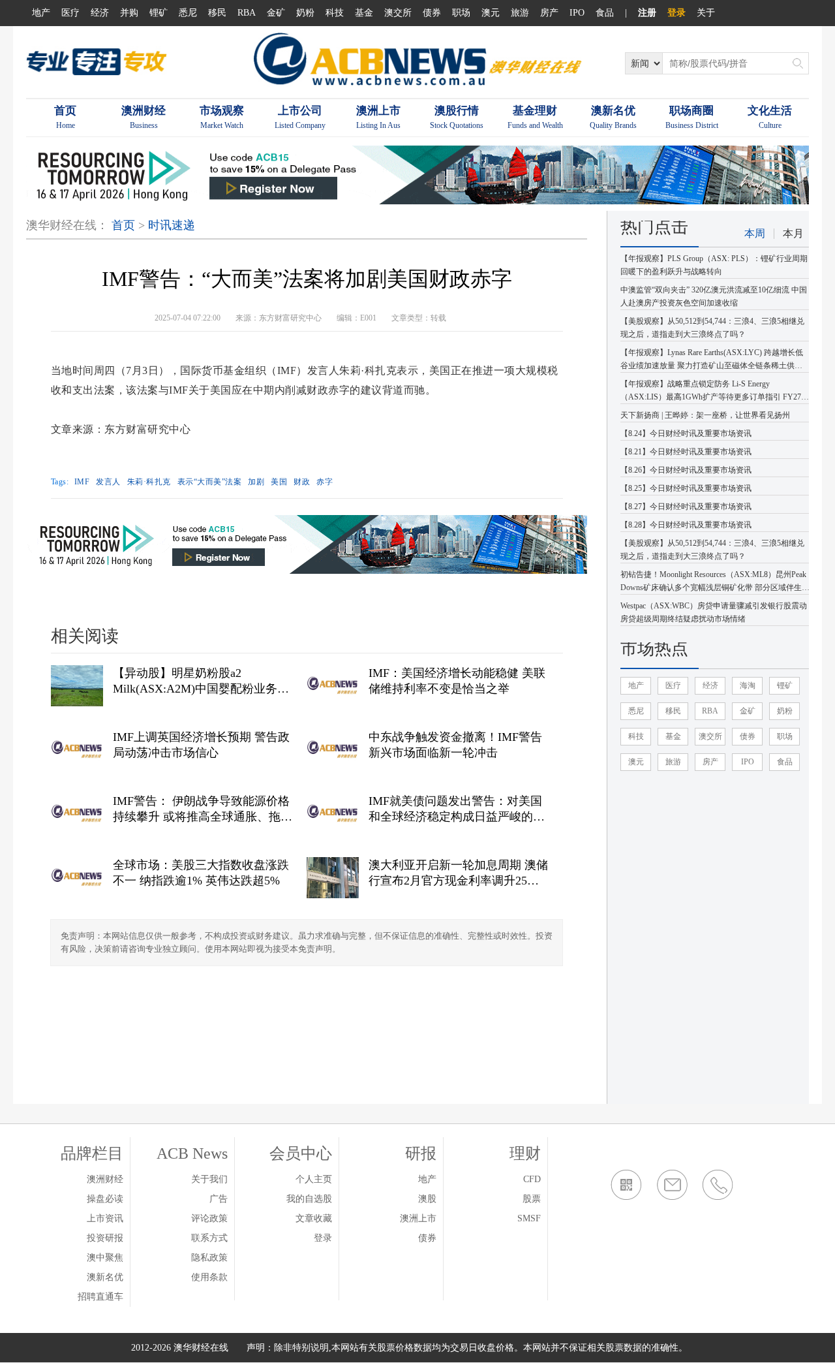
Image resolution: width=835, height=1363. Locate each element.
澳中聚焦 (105, 1257)
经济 (100, 13)
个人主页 (314, 1179)
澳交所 (398, 13)
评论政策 (209, 1218)
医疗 (70, 13)
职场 (461, 13)
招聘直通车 (100, 1297)
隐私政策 (209, 1257)
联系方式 (209, 1238)
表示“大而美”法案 (209, 481)
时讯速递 (171, 225)
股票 (532, 1199)
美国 (279, 481)
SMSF (529, 1218)
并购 (129, 13)
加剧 (256, 481)
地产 (41, 13)
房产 (549, 13)
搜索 (797, 63)
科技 (335, 13)
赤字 (324, 481)
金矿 (276, 13)
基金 (364, 13)
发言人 (108, 481)
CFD (532, 1179)
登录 (676, 13)
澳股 (427, 1199)
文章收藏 (314, 1218)
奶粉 (305, 13)
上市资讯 (105, 1218)
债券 (432, 13)
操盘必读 (105, 1199)
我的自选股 (309, 1199)
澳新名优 (105, 1277)
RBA (246, 13)
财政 (302, 481)
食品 (605, 13)
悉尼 (188, 13)
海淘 (747, 685)
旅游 (520, 13)
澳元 (490, 13)
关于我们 (209, 1179)
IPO (576, 13)
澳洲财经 (105, 1179)
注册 (647, 13)
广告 (218, 1199)
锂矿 (158, 13)
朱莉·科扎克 (149, 481)
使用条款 (209, 1277)
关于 (706, 13)
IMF (82, 481)
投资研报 (105, 1238)
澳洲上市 (418, 1218)
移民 (217, 13)
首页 (123, 225)
